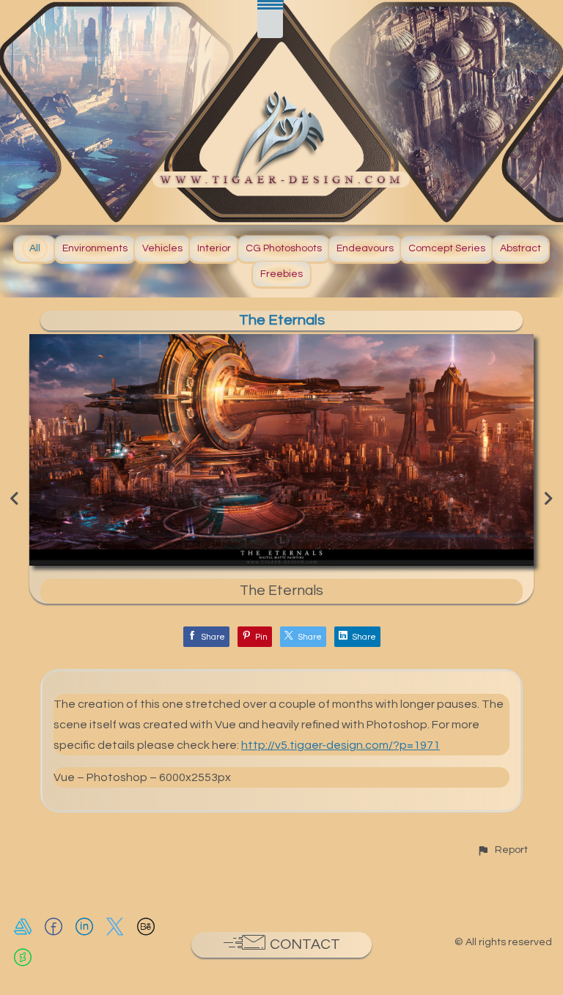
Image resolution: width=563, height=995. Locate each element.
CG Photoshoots (284, 248)
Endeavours (365, 248)
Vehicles (162, 248)
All (34, 248)
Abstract (520, 248)
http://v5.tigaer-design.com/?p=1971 (340, 745)
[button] (502, 850)
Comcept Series (446, 248)
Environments (95, 248)
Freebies (281, 274)
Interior (214, 248)
